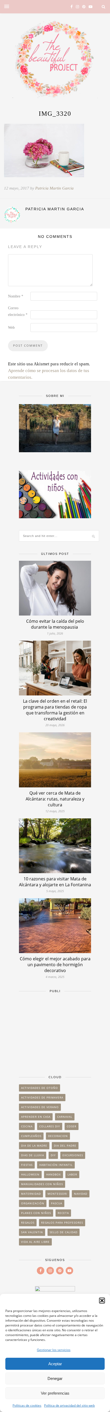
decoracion (58, 1136)
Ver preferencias (55, 1393)
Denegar (55, 1378)
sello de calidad (63, 1232)
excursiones (72, 1155)
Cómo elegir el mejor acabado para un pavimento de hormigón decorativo (55, 964)
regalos (27, 1222)
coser (71, 1126)
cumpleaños (31, 1136)
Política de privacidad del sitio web (69, 1405)
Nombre (15, 296)
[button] (102, 1300)
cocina (27, 1126)
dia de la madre (34, 1145)
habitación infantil (56, 1165)
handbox (53, 1174)
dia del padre (65, 1145)
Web (11, 328)
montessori (57, 1194)
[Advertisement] (55, 1031)
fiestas (27, 1165)
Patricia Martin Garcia (54, 188)
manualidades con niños (42, 1184)
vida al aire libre (35, 1242)
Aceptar (55, 1363)
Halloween (30, 1174)
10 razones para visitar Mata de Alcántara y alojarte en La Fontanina (55, 882)
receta (63, 1213)
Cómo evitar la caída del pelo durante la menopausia (55, 624)
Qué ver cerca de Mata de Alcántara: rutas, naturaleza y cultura (55, 799)
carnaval (64, 1117)
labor (72, 1174)
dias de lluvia (32, 1155)
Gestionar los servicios (53, 1350)
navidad (80, 1194)
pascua (56, 1203)
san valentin (32, 1232)
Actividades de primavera (42, 1097)
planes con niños (36, 1213)
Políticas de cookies (27, 1405)
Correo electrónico (18, 311)
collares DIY (49, 1126)
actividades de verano (40, 1107)
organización (32, 1203)
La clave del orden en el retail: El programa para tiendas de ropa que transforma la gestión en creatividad (55, 710)
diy (53, 1155)
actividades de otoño (39, 1088)
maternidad (31, 1194)
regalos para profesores (62, 1222)
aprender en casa (35, 1117)
